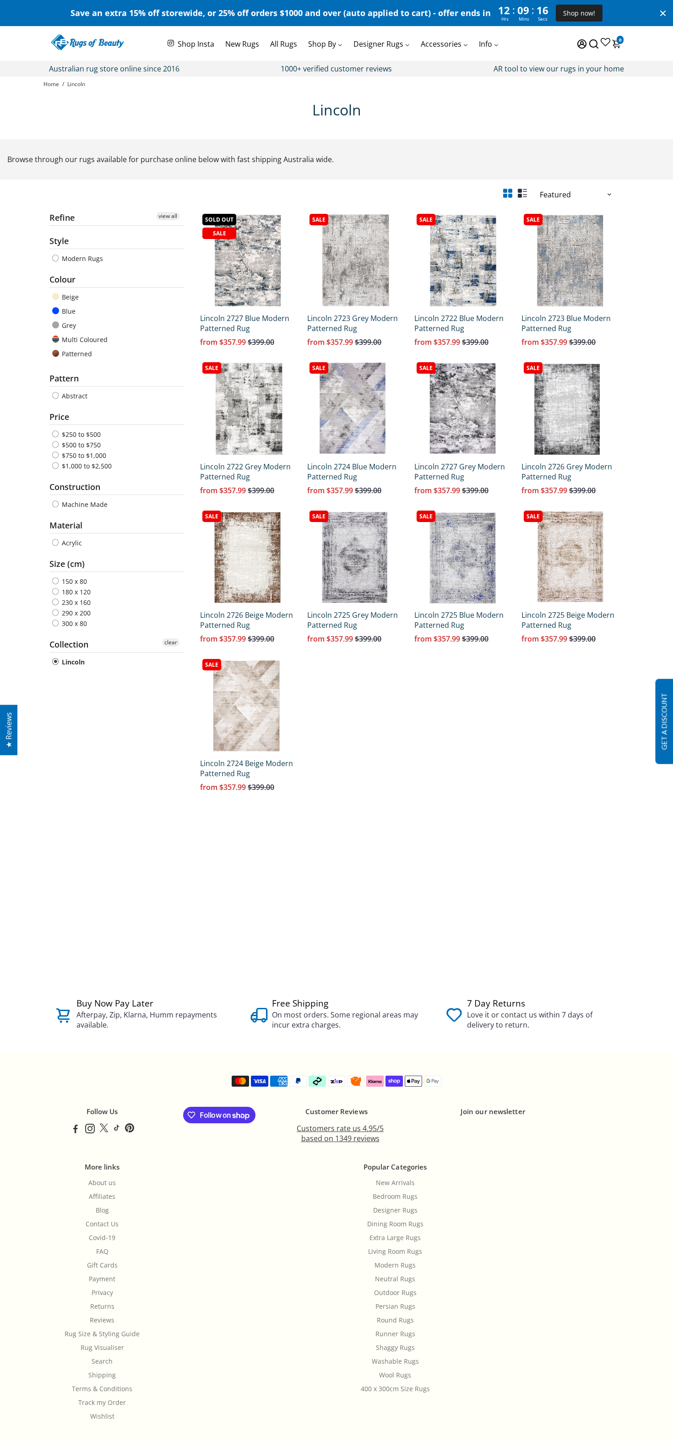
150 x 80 (73, 581)
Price (59, 416)
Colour (62, 279)
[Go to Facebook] (76, 1129)
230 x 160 (75, 602)
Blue (68, 311)
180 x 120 (75, 592)
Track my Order (102, 1402)
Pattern (64, 378)
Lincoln (72, 662)
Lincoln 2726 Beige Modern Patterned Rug (246, 620)
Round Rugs (395, 1320)
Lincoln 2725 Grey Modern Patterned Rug (352, 620)
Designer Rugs (395, 1210)
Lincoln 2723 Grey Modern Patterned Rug (352, 323)
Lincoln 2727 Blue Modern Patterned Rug (244, 323)
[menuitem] (190, 43)
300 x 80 (73, 623)
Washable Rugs (395, 1361)
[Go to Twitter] (104, 1129)
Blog (102, 1210)
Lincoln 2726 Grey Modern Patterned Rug (566, 472)
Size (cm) (67, 563)
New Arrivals (395, 1183)
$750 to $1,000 (83, 455)
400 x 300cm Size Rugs (395, 1389)
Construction (74, 486)
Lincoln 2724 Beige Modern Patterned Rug (246, 768)
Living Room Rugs (395, 1251)
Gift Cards (102, 1265)
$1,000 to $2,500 (86, 466)
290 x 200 (75, 613)
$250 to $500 (80, 434)
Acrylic (71, 543)
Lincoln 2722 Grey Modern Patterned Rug (245, 472)
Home (51, 84)
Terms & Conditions (102, 1389)
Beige (69, 297)
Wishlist (102, 1416)
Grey (68, 325)
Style (59, 240)
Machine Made (84, 504)
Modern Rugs (81, 258)
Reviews (102, 1320)
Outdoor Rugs (395, 1293)
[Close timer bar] (662, 13)
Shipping (102, 1375)
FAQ (102, 1251)
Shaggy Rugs (395, 1348)
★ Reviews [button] (9, 730)
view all (167, 216)
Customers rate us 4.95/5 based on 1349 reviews (340, 1133)
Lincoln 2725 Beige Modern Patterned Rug (567, 620)
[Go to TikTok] (116, 1129)
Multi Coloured (84, 339)
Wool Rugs (395, 1375)
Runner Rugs (395, 1334)
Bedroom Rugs (395, 1196)
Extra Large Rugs (395, 1238)
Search (102, 1361)
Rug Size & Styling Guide (102, 1334)
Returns (102, 1306)
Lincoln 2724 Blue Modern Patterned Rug (351, 472)
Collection (68, 644)
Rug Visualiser (102, 1348)
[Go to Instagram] (90, 1129)
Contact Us (102, 1224)
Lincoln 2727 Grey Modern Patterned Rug (459, 472)
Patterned (76, 353)
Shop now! (579, 13)
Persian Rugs (395, 1306)
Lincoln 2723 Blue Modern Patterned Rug (566, 323)
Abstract (73, 396)
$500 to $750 (80, 445)
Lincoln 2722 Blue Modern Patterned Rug (459, 323)
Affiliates (102, 1196)
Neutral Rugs (395, 1279)
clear (170, 642)
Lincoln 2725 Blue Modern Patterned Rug (459, 620)
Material (65, 525)
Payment (102, 1279)
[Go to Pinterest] (129, 1129)
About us (102, 1183)
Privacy (102, 1293)
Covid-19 (102, 1238)
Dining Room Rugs (395, 1224)
